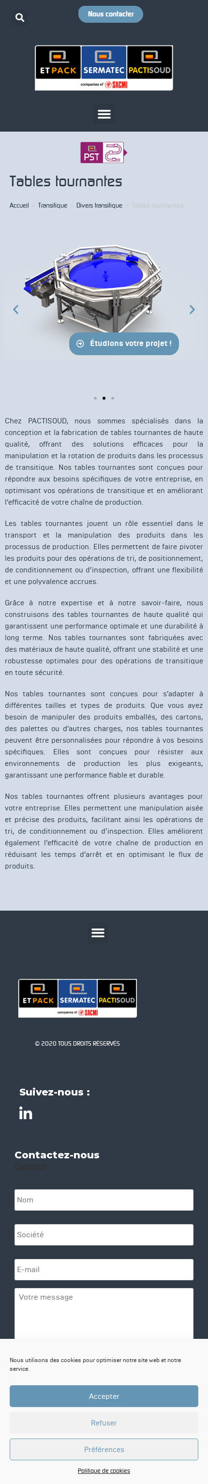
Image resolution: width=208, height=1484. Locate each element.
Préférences (104, 1449)
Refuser (104, 1423)
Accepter (104, 1396)
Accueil (19, 205)
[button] (20, 18)
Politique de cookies (104, 1471)
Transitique (52, 205)
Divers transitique (99, 205)
